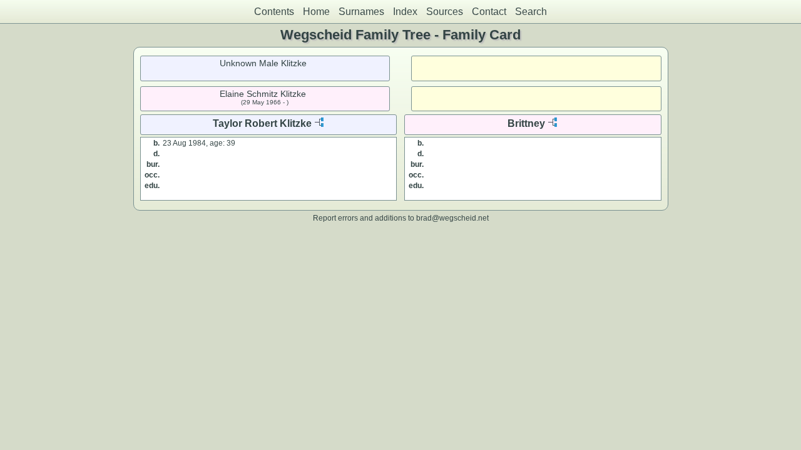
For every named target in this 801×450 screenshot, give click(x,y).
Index (405, 11)
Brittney (526, 123)
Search (531, 11)
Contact (489, 11)
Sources (444, 11)
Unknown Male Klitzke (263, 63)
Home (316, 11)
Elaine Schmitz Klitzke (263, 94)
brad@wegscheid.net (452, 218)
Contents (274, 11)
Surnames (361, 11)
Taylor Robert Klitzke (262, 123)
